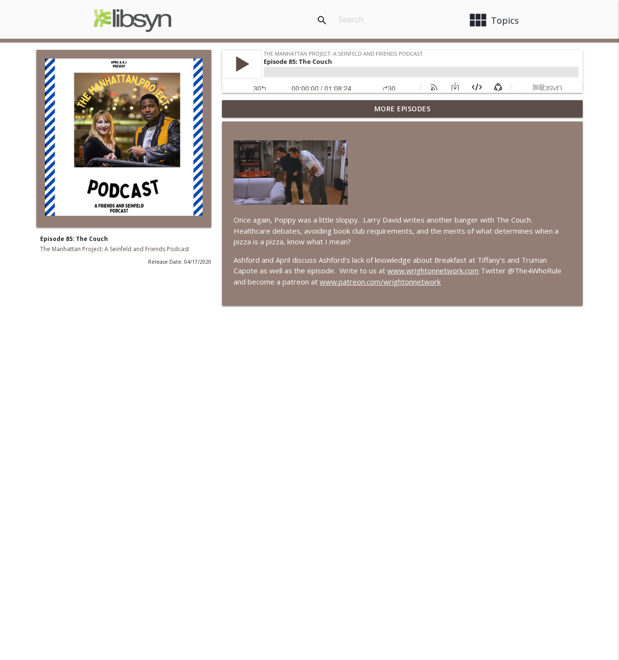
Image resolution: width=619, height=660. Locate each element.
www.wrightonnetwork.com (433, 270)
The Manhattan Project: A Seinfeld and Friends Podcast (114, 249)
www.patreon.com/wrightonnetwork (380, 281)
